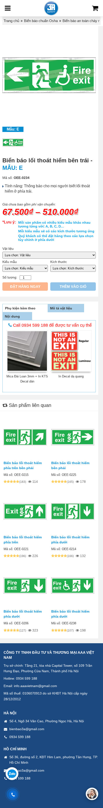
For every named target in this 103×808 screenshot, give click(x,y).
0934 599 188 (26, 678)
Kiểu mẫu (9, 262)
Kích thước (58, 262)
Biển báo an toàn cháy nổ (82, 21)
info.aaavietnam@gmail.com (35, 686)
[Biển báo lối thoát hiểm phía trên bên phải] (25, 437)
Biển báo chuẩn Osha (41, 21)
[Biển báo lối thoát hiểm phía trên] (25, 512)
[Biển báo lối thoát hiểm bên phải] (72, 437)
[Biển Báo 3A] (51, 8)
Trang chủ (11, 21)
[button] (92, 794)
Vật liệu (8, 248)
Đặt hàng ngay (25, 287)
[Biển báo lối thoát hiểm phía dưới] (72, 512)
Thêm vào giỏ (73, 287)
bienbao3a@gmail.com (26, 729)
